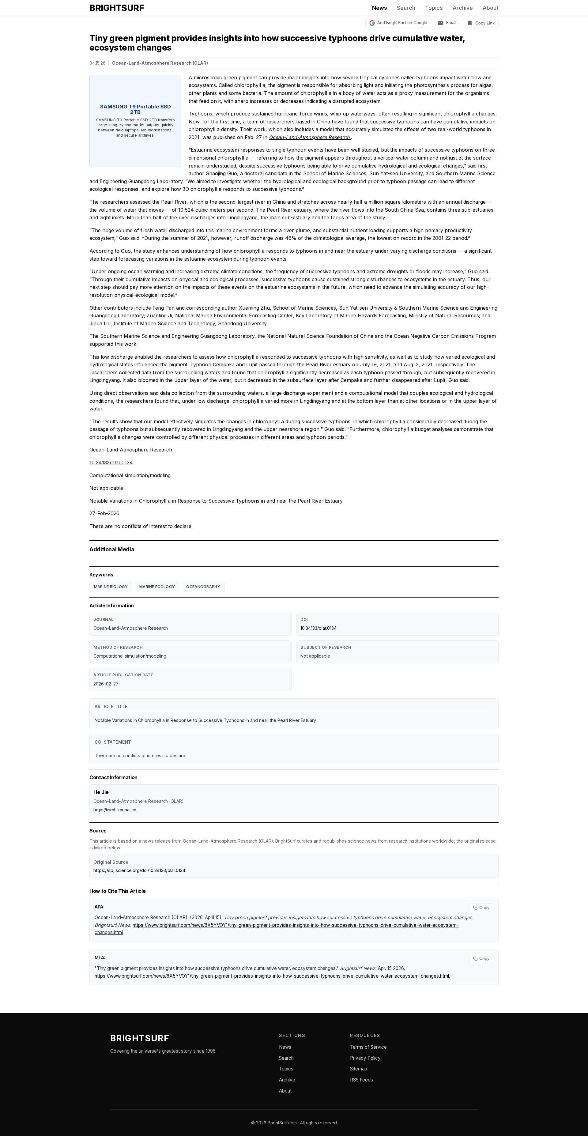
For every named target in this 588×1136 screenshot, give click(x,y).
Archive (463, 8)
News (379, 8)
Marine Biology (111, 586)
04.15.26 (97, 63)
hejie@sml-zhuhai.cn (114, 809)
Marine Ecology (157, 586)
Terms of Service (368, 1047)
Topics (434, 8)
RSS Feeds (361, 1080)
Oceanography (203, 586)
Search (406, 8)
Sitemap (358, 1069)
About (491, 8)
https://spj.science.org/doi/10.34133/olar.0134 (139, 870)
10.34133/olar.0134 (111, 462)
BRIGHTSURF (116, 8)
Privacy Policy (365, 1058)
